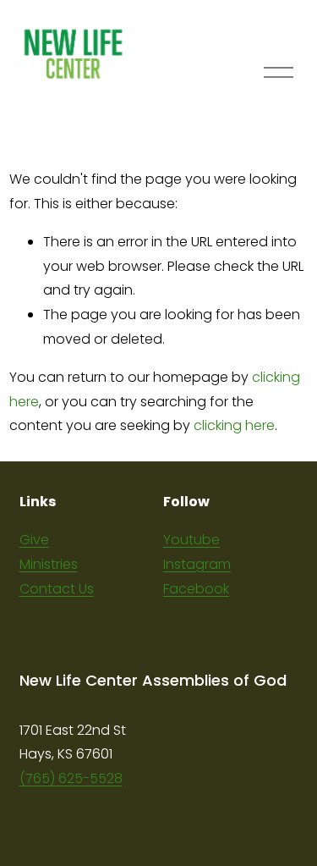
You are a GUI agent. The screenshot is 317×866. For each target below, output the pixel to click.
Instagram (197, 564)
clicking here (234, 425)
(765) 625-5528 (71, 778)
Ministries (48, 564)
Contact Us (56, 588)
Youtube (191, 539)
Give (34, 539)
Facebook (196, 588)
